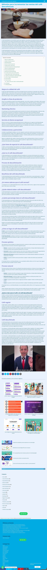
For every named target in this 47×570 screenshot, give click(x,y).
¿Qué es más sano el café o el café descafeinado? (15, 81)
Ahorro (3, 476)
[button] (2, 567)
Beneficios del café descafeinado (10, 71)
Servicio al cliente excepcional (10, 63)
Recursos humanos (5, 503)
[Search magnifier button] (44, 469)
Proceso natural (8, 80)
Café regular (7, 83)
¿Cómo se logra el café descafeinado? (11, 77)
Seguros (3, 505)
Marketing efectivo (8, 62)
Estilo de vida (4, 482)
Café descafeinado (8, 84)
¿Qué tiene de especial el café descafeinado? (12, 66)
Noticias (3, 499)
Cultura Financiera (5, 478)
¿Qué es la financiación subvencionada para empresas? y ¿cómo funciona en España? (15, 528)
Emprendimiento (5, 480)
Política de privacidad (6, 537)
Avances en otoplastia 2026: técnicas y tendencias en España (12, 526)
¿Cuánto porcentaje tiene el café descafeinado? (13, 75)
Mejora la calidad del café (9, 59)
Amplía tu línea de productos (10, 61)
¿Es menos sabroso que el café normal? (12, 72)
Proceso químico (8, 78)
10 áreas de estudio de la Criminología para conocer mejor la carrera (13, 531)
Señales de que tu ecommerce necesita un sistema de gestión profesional (14, 524)
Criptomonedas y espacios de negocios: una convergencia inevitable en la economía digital (16, 530)
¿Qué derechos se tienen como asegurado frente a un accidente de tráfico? (14, 532)
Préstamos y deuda (5, 501)
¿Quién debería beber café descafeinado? (12, 74)
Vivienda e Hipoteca (5, 509)
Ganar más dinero (5, 488)
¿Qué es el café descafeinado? (10, 68)
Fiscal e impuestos (5, 486)
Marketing (4, 496)
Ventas (3, 507)
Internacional (4, 490)
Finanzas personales (6, 484)
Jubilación (4, 494)
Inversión (4, 492)
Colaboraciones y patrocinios (10, 65)
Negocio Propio (5, 497)
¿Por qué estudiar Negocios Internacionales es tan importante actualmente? (14, 525)
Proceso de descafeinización (9, 69)
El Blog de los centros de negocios (9, 1)
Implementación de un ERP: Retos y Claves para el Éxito (11, 529)
